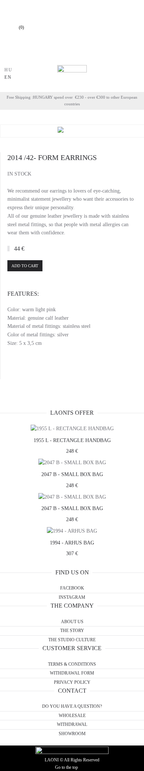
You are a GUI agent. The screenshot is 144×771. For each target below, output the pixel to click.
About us (72, 621)
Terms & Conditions (72, 664)
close (38, 56)
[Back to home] (72, 74)
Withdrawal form (72, 673)
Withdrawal (72, 724)
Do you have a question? (72, 706)
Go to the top (66, 767)
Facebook (72, 588)
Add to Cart (24, 266)
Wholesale (72, 715)
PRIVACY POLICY (72, 682)
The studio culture (72, 639)
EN (8, 77)
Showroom (72, 733)
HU (8, 69)
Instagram (72, 597)
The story (72, 630)
